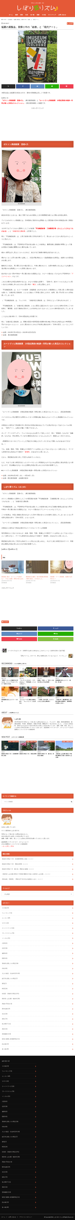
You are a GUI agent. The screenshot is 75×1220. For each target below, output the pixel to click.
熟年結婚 (6, 1008)
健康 (16, 14)
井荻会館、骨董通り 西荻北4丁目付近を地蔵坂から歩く (22, 879)
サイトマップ (52, 14)
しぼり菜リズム (57, 1217)
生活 (26, 14)
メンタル (6, 938)
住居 (4, 948)
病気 (21, 14)
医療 (38, 14)
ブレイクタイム (8, 933)
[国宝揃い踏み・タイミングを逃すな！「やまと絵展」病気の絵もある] (12, 567)
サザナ (5, 923)
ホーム (11, 14)
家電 (4, 983)
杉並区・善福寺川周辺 (10, 993)
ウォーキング (7, 913)
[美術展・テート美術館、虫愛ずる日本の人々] (61, 567)
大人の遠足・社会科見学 (11, 973)
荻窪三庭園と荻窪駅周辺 (11, 1039)
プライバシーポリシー (25, 1217)
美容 (4, 1029)
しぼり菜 (17, 719)
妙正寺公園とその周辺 (9, 978)
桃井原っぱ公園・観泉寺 (11, 998)
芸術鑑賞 (6, 622)
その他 (44, 14)
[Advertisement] (37, 123)
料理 (4, 988)
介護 (4, 943)
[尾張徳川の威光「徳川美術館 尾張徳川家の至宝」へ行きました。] (37, 567)
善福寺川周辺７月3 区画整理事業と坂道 (17, 859)
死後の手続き (7, 1003)
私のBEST (6, 1024)
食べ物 (32, 14)
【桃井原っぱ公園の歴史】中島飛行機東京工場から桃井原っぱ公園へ (26, 874)
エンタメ (6, 918)
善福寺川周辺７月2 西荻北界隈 (15, 864)
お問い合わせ (62, 14)
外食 (4, 968)
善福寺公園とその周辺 (10, 963)
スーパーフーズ (8, 928)
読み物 (5, 1044)
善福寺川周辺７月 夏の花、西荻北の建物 (18, 869)
